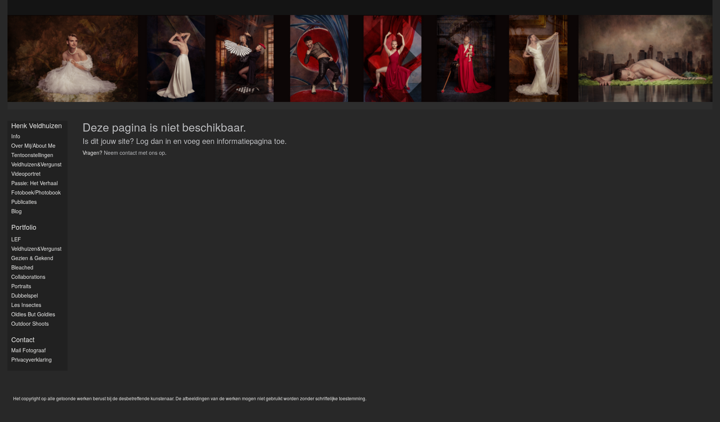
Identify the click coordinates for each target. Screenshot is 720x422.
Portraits (21, 286)
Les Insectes (26, 304)
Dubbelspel (24, 295)
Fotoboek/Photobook (36, 192)
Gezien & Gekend (32, 258)
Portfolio (23, 227)
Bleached (22, 267)
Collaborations (28, 276)
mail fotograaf (28, 350)
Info (15, 136)
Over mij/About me (33, 145)
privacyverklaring (31, 359)
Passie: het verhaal (34, 183)
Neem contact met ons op (134, 152)
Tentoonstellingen (32, 155)
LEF (16, 239)
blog (16, 211)
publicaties (24, 201)
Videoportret (25, 173)
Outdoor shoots (30, 323)
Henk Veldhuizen (36, 125)
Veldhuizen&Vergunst (36, 164)
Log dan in (153, 140)
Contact (22, 339)
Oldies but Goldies (33, 314)
